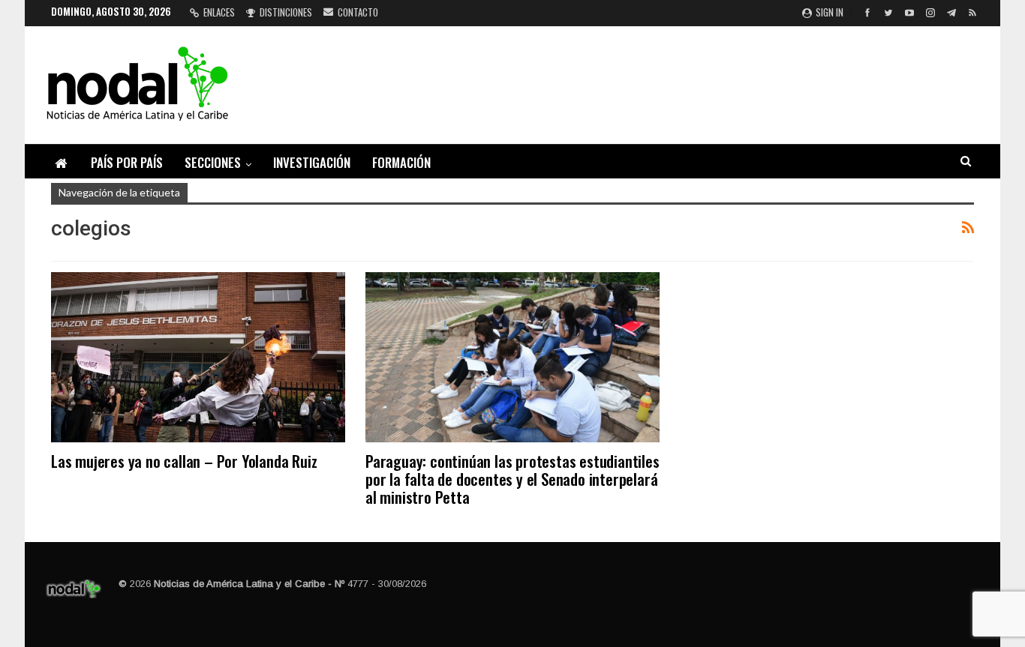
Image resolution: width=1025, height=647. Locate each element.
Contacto (358, 11)
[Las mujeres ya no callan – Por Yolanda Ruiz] (198, 357)
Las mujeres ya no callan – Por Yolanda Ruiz (184, 460)
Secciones (213, 162)
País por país (127, 162)
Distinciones (286, 11)
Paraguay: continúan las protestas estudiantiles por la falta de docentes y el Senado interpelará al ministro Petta (512, 478)
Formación (401, 162)
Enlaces (219, 11)
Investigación (311, 162)
